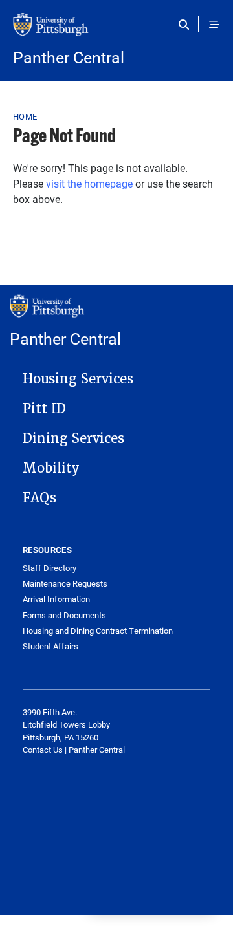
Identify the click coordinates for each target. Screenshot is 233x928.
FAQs (39, 498)
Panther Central (68, 57)
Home (25, 116)
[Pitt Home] (116, 312)
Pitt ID (44, 408)
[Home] (116, 31)
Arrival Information (56, 599)
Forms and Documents (64, 615)
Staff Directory (49, 568)
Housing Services (78, 379)
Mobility (51, 468)
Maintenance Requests (65, 583)
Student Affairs (50, 646)
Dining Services (73, 438)
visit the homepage (89, 183)
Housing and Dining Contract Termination (98, 630)
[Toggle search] (187, 24)
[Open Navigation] (214, 24)
